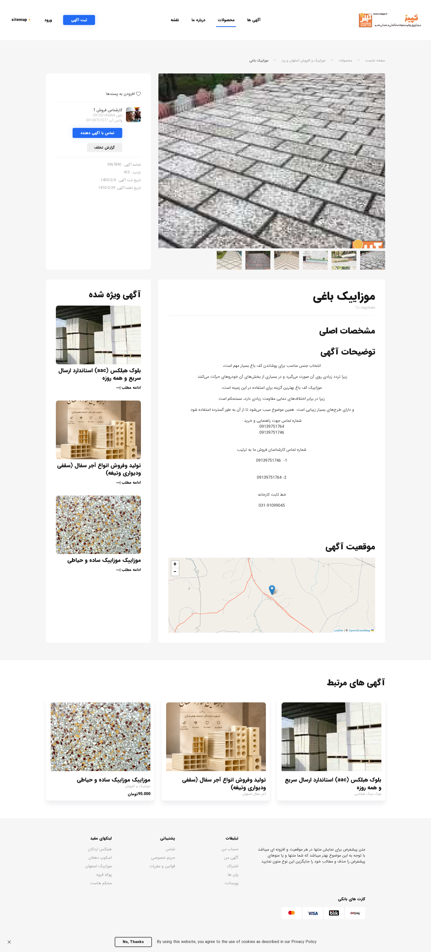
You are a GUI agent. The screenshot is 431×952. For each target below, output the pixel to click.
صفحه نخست (375, 60)
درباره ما (198, 20)
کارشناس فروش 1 (107, 110)
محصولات (226, 20)
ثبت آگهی (79, 20)
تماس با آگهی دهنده (97, 133)
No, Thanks (133, 942)
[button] (272, 590)
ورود (48, 20)
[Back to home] (390, 20)
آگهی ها (254, 20)
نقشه (175, 20)
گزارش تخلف (105, 147)
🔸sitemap (21, 20)
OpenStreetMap (359, 631)
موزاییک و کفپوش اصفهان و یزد (303, 60)
